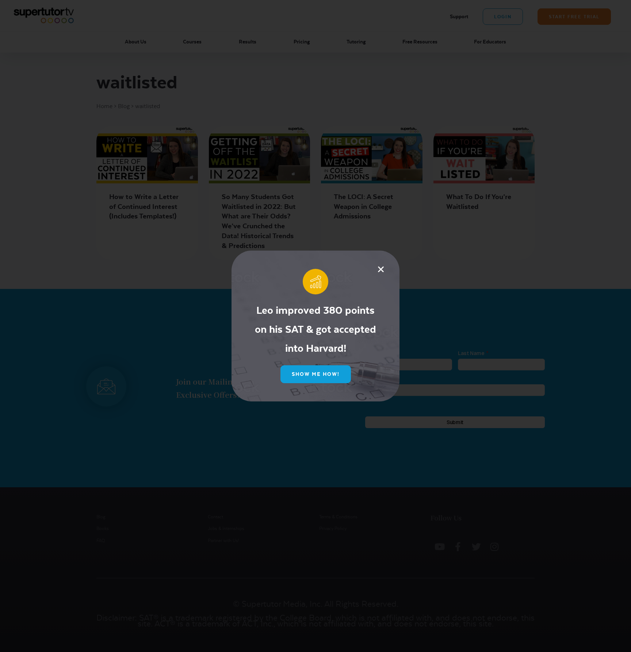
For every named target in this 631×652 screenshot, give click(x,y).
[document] (315, 326)
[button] (381, 269)
